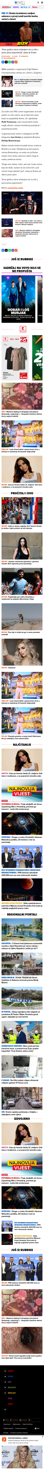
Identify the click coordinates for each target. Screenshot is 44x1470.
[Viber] (12, 62)
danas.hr (24, 56)
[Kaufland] (22, 329)
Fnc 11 (4, 244)
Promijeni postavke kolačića (19, 1433)
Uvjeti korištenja (27, 1424)
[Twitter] (6, 62)
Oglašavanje (16, 1424)
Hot (9, 1382)
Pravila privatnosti (21, 1428)
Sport (10, 1376)
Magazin (12, 1387)
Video (10, 1403)
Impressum (7, 1424)
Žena (10, 1398)
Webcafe (12, 1393)
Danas (11, 1371)
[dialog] (22, 1452)
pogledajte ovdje (15, 187)
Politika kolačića (8, 1428)
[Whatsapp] (9, 62)
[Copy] (16, 62)
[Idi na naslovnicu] (21, 4)
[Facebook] (3, 62)
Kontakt (6, 1433)
